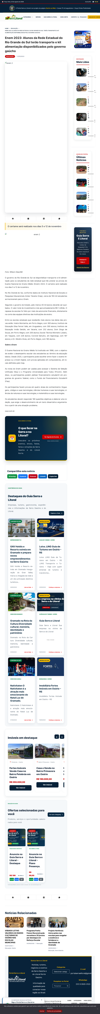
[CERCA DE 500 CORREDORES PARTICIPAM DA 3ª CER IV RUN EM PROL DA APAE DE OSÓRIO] (81, 209)
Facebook (23, 476)
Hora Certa (64, 17)
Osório (14, 948)
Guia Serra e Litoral (50, 17)
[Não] (98, 1009)
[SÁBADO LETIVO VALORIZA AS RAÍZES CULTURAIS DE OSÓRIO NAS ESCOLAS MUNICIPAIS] (14, 922)
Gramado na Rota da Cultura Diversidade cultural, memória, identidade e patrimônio (21, 626)
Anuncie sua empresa (83, 267)
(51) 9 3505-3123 (83, 984)
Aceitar (42, 1011)
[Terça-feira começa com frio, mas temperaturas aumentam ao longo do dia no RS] (81, 196)
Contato (74, 17)
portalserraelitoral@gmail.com (83, 973)
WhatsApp (12, 476)
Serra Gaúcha (59, 950)
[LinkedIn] (44, 218)
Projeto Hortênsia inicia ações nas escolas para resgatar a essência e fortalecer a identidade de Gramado (57, 938)
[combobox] (59, 986)
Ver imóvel (20, 788)
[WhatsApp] (59, 218)
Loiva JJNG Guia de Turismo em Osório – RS (50, 549)
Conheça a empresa (55, 587)
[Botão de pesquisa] (67, 986)
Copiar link (53, 476)
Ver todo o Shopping (56, 814)
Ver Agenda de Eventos (53, 437)
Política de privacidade (54, 1011)
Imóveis (38, 17)
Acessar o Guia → (82, 261)
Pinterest (33, 476)
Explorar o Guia (56, 513)
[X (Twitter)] (28, 218)
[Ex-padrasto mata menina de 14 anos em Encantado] (81, 87)
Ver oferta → (21, 875)
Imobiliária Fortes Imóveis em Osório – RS (50, 688)
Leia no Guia (28, 587)
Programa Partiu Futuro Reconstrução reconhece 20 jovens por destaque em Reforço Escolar (36, 935)
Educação (10, 56)
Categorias (27, 17)
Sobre (69, 1000)
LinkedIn (43, 476)
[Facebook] (13, 218)
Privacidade (83, 1003)
